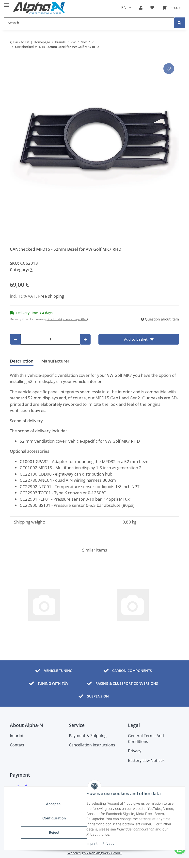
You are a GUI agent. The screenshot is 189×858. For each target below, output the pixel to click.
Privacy (108, 843)
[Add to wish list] (168, 68)
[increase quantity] (85, 339)
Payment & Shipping (88, 735)
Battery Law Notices (146, 760)
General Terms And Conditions (146, 738)
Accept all (54, 804)
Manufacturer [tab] (55, 361)
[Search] (179, 22)
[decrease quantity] (15, 339)
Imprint (91, 843)
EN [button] (123, 7)
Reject (54, 832)
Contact (17, 745)
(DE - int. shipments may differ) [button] (67, 319)
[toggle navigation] (6, 3)
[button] (140, 8)
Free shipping (51, 296)
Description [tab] (21, 361)
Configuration (54, 818)
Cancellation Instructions (92, 745)
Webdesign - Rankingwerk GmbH (94, 853)
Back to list (21, 42)
